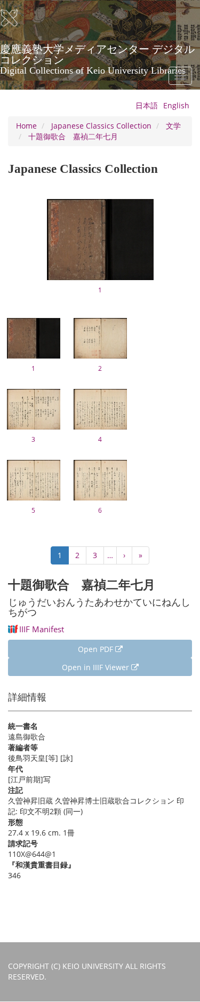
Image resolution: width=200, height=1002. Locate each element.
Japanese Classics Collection (101, 126)
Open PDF (96, 649)
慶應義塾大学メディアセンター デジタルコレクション (97, 52)
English (176, 105)
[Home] (16, 18)
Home (26, 126)
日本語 (146, 105)
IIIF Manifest (41, 629)
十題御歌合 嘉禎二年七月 (73, 136)
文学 (173, 126)
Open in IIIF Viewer (96, 667)
